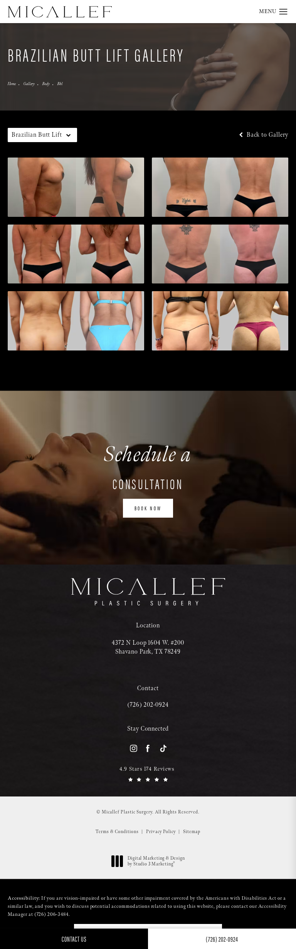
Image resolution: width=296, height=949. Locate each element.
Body (46, 84)
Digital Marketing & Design (156, 861)
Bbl (60, 84)
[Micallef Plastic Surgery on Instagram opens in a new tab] (133, 748)
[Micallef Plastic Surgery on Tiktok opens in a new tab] (163, 748)
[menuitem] (133, 748)
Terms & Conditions (117, 832)
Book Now (148, 508)
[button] (283, 12)
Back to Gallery (266, 135)
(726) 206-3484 (51, 914)
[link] (147, 705)
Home (12, 84)
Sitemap (191, 832)
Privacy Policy (161, 832)
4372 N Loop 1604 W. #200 (148, 647)
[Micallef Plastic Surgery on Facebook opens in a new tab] (148, 748)
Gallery (29, 84)
